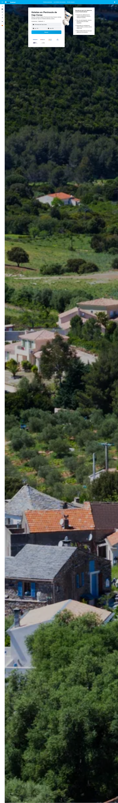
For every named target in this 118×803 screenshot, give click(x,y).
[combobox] (38, 21)
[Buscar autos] (2, 12)
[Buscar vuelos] (2, 6)
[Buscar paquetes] (2, 15)
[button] (2, 2)
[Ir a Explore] (2, 17)
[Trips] (2, 21)
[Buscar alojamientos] (2, 9)
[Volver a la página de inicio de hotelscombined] (10, 2)
